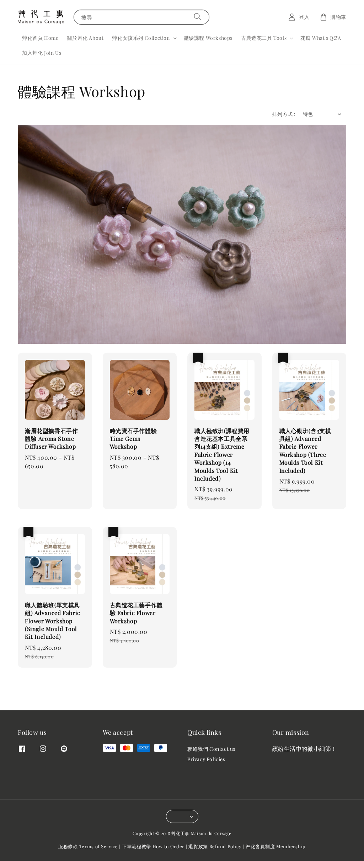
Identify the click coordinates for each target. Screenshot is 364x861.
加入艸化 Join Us (41, 52)
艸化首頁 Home (40, 37)
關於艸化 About (85, 37)
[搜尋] (197, 17)
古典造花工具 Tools (264, 38)
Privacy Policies (206, 759)
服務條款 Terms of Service (88, 846)
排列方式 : (283, 114)
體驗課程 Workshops (208, 37)
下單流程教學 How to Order (153, 846)
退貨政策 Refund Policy (215, 846)
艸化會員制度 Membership (276, 846)
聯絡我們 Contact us (211, 749)
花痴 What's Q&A (320, 37)
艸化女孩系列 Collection (141, 38)
